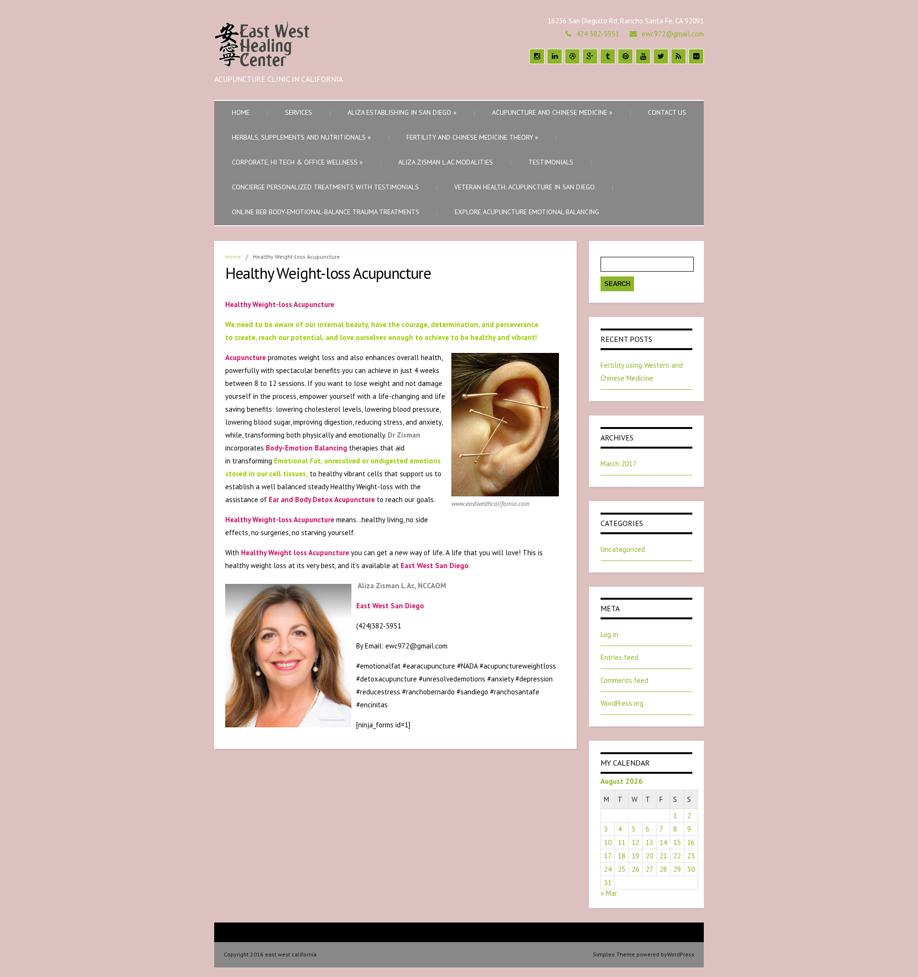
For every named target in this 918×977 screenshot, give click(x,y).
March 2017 (618, 463)
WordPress (680, 954)
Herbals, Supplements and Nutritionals (301, 137)
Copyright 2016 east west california (270, 954)
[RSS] (678, 56)
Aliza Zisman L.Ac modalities (445, 162)
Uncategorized (623, 549)
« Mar (609, 893)
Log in (609, 634)
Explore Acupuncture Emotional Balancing (527, 212)
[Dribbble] (572, 56)
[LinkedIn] (554, 56)
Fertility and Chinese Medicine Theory (472, 137)
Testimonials (550, 162)
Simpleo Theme (614, 954)
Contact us (667, 112)
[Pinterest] (625, 56)
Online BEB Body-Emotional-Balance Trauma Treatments (325, 212)
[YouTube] (643, 56)
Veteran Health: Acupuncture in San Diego (524, 187)
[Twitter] (660, 56)
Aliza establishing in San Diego (402, 112)
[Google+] (590, 56)
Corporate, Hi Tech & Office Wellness (297, 162)
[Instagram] (537, 56)
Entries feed (619, 657)
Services (298, 112)
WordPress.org (622, 703)
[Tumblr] (607, 56)
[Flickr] (696, 56)
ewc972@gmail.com (673, 33)
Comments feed (624, 680)
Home (241, 112)
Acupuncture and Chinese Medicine (552, 112)
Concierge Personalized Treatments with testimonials (325, 187)
